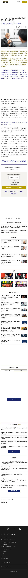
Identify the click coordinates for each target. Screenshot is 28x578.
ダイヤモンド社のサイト (6, 562)
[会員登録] (24, 2)
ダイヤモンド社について (6, 567)
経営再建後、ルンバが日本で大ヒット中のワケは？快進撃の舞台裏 (14, 447)
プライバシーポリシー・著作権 (7, 549)
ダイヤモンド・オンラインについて (8, 534)
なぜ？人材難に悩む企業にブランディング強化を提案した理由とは (14, 433)
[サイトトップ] (5, 2)
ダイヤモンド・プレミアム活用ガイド (8, 542)
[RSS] (19, 529)
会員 (21, 370)
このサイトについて (5, 537)
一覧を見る (14, 451)
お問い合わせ (3, 556)
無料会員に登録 (14, 177)
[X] (8, 529)
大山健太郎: (8, 22)
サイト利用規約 (4, 544)
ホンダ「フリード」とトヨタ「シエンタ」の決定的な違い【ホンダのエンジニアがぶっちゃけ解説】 (14, 226)
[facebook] (14, 529)
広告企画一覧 (4, 502)
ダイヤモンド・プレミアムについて (8, 539)
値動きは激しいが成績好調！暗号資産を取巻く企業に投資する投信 (14, 442)
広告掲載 (2, 553)
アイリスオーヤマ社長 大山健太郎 (13, 23)
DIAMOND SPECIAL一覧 (7, 499)
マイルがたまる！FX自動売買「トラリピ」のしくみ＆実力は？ (14, 428)
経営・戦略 (3, 23)
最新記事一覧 (14, 491)
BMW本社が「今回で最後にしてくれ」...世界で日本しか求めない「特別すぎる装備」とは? (14, 231)
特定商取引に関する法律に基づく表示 (8, 546)
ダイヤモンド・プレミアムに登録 (14, 187)
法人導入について (4, 558)
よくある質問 (3, 551)
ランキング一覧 (14, 399)
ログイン (19, 1)
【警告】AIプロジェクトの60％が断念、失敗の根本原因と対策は (14, 437)
